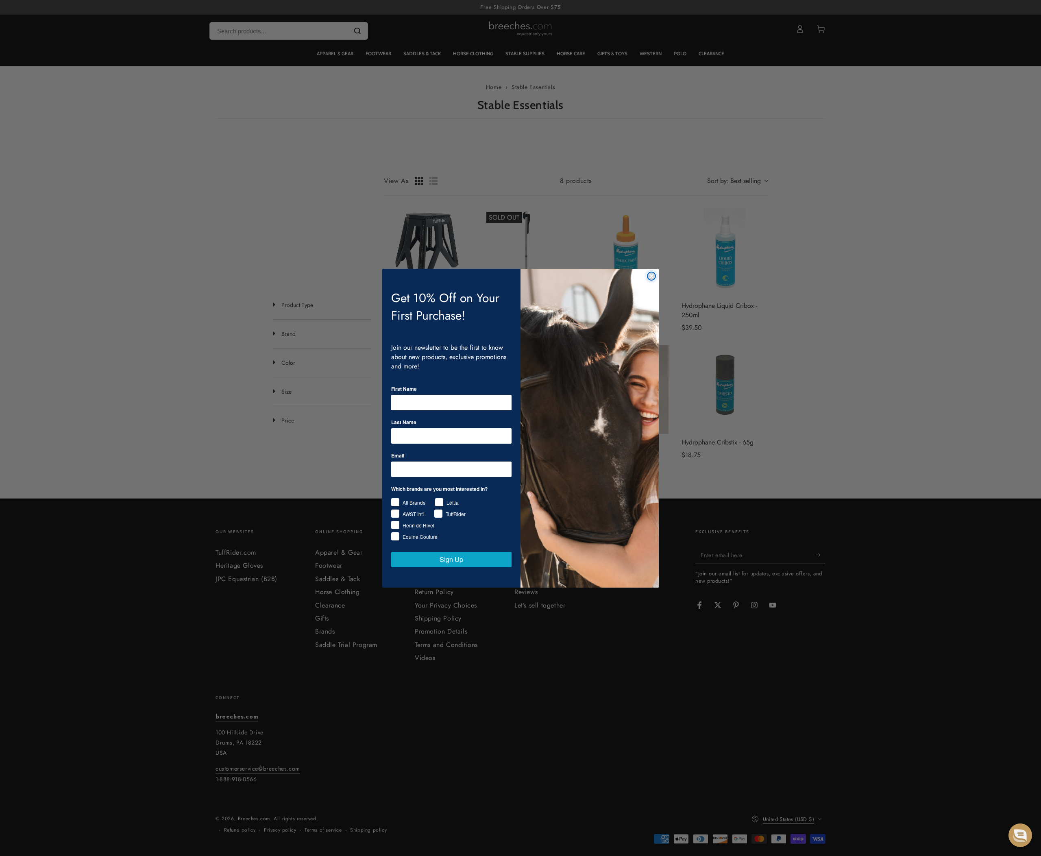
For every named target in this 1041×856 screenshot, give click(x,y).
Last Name (403, 422)
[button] (1020, 835)
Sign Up (451, 559)
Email (397, 455)
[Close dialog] (651, 276)
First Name (404, 388)
